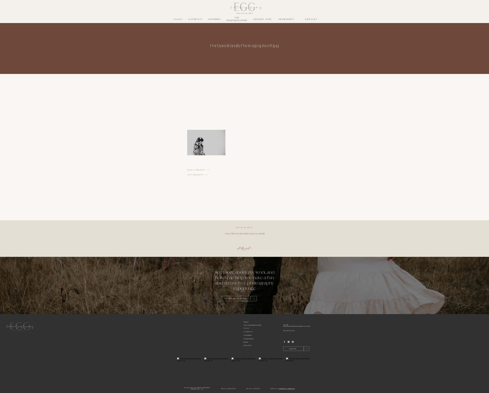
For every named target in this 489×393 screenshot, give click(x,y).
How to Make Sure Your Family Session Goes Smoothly (245, 233)
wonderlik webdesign (287, 388)
